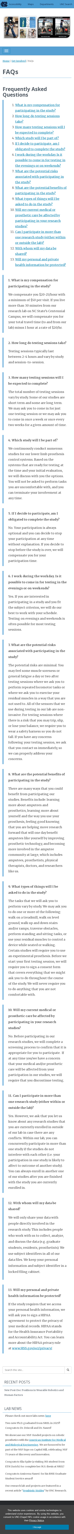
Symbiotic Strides (33, 1490)
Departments (47, 4)
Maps (31, 4)
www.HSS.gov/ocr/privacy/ (32, 1348)
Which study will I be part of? (37, 138)
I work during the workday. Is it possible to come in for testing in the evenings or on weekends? (40, 160)
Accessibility (15, 4)
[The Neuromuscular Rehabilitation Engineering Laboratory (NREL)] (37, 27)
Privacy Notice (36, 1520)
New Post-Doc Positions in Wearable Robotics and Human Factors (34, 1393)
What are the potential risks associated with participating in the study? (39, 176)
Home (6, 61)
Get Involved (19, 61)
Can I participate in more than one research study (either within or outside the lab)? (40, 237)
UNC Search (66, 4)
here (48, 1415)
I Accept (37, 1527)
